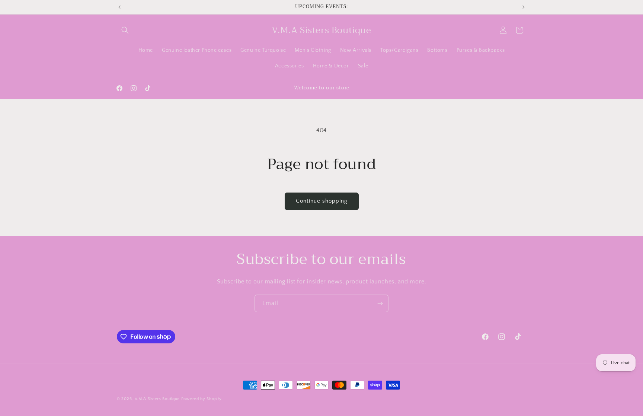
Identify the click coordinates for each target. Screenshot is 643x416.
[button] (125, 30)
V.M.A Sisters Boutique (157, 399)
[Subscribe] (380, 303)
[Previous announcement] (119, 7)
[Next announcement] (523, 7)
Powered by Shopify (201, 399)
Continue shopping (322, 201)
